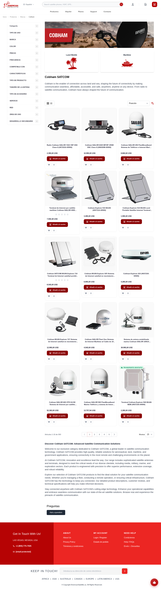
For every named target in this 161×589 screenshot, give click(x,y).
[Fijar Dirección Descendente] (152, 103)
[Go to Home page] (11, 4)
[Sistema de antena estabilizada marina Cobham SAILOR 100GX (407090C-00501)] (136, 319)
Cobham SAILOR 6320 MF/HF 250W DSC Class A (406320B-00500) (99, 146)
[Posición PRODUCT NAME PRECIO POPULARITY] (139, 103)
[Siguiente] (114, 434)
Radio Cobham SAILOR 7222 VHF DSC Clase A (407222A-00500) (62, 146)
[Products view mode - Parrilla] (47, 103)
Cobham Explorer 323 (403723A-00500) (136, 275)
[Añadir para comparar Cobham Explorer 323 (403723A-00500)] (128, 293)
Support (93, 12)
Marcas (22, 17)
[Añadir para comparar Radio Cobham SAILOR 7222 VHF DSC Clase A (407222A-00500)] (54, 165)
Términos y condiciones (73, 546)
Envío (126, 546)
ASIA (54, 579)
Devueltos (135, 546)
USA (117, 579)
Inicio (5, 17)
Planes (81, 12)
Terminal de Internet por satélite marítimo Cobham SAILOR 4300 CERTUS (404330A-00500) (62, 209)
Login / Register (100, 538)
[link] (84, 434)
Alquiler (68, 12)
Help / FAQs (129, 542)
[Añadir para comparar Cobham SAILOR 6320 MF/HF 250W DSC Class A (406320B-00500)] (91, 165)
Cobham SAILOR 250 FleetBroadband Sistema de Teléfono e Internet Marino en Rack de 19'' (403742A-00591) (136, 146)
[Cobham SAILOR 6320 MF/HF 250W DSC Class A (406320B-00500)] (99, 125)
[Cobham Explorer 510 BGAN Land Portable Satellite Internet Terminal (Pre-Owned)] (136, 188)
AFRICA (45, 579)
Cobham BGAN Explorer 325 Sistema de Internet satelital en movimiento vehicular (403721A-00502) (99, 275)
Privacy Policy (69, 542)
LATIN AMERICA (104, 579)
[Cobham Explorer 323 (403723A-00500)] (136, 254)
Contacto (107, 12)
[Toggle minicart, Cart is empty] (154, 4)
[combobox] (83, 4)
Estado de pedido (101, 542)
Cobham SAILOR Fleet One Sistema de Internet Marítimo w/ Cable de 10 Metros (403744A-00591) (99, 340)
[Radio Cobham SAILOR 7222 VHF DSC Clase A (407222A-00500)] (62, 125)
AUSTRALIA (65, 579)
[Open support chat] (154, 582)
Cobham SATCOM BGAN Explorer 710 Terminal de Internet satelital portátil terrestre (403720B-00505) (62, 275)
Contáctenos (129, 538)
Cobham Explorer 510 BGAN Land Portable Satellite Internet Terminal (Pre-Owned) (136, 209)
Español (29, 4)
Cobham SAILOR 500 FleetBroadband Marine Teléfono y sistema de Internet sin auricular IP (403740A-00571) (99, 403)
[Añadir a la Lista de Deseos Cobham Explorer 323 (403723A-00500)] (123, 293)
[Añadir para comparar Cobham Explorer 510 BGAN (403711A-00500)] (91, 227)
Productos (54, 12)
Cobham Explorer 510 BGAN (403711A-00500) (99, 209)
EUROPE (90, 579)
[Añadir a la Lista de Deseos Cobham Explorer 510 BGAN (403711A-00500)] (86, 227)
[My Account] (132, 4)
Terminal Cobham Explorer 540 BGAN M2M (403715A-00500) (136, 403)
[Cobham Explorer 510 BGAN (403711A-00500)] (99, 188)
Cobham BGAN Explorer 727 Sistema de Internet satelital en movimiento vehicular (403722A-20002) (62, 340)
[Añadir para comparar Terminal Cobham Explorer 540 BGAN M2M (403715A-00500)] (128, 422)
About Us (67, 538)
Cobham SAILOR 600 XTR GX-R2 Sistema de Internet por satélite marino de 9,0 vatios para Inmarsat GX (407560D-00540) (62, 403)
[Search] (121, 4)
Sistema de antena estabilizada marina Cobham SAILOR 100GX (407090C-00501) (136, 340)
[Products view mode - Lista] (51, 103)
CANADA (78, 579)
